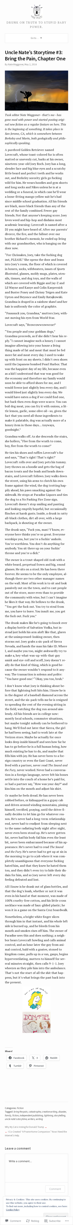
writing (39, 1119)
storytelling (59, 1115)
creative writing (49, 1111)
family (8, 1115)
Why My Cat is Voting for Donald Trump (24, 1127)
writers (31, 1119)
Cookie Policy (12, 1209)
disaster (62, 1111)
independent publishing (31, 1115)
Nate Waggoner (15, 64)
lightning (48, 1115)
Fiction (20, 1108)
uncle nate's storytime (16, 1119)
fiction (15, 1115)
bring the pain (21, 1111)
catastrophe (35, 1111)
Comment (55, 1188)
